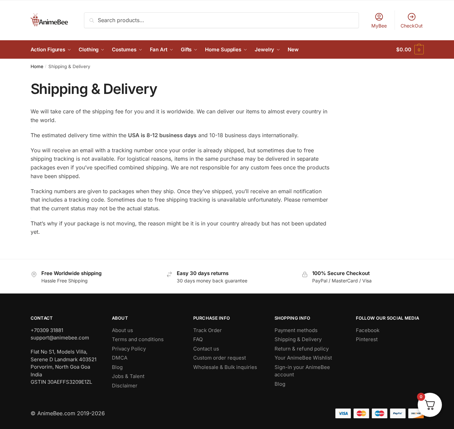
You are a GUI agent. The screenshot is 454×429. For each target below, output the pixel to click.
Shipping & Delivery (298, 339)
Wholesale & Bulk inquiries (225, 367)
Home (37, 66)
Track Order (207, 330)
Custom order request (219, 358)
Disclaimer (124, 385)
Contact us (206, 348)
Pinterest (367, 339)
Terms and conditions (138, 339)
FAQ (198, 339)
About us (122, 330)
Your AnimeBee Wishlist (303, 358)
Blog (117, 367)
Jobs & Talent (128, 376)
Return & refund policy (302, 348)
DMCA (119, 358)
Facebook (367, 330)
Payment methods (296, 330)
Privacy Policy (129, 348)
